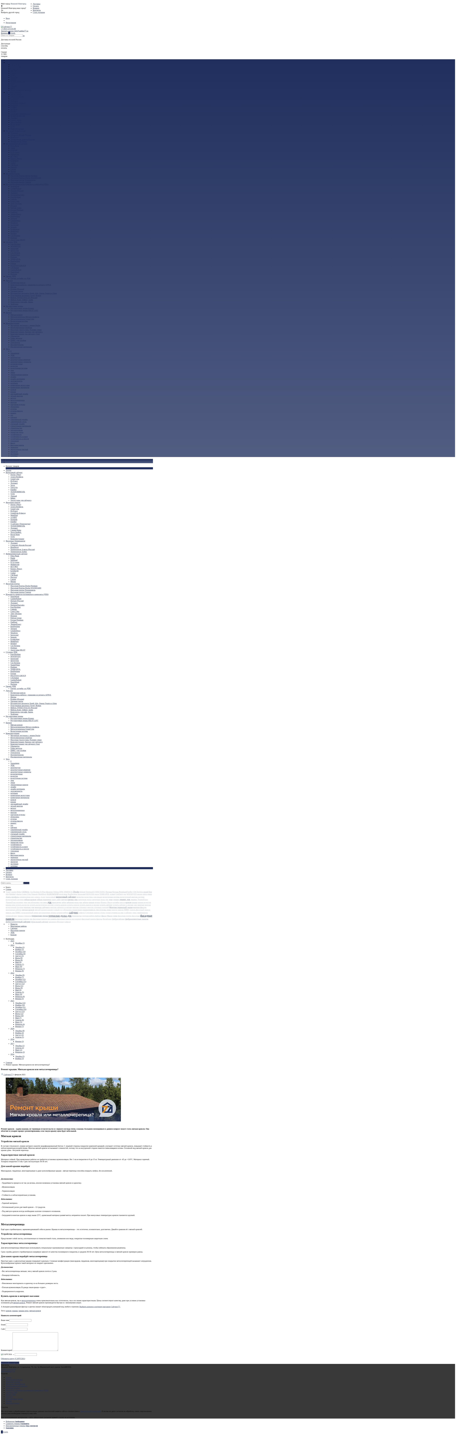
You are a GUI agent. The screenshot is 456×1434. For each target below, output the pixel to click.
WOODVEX (15, 246)
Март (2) (18, 1050)
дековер (134, 899)
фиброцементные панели (136, 919)
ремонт (13, 413)
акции (139, 894)
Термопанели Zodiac (18, 142)
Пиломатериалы (17, 345)
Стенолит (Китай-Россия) (20, 135)
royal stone (63, 894)
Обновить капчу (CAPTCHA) (13, 1359)
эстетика (13, 456)
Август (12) (20, 984)
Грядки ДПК (11, 276)
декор (12, 372)
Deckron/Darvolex (17, 195)
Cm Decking (15, 236)
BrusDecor (14, 137)
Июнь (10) (19, 1016)
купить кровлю (60, 905)
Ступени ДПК (11, 242)
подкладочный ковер (29, 913)
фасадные (136, 916)
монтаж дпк (29, 907)
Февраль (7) (20, 969)
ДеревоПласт (15, 214)
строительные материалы (20, 426)
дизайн (13, 377)
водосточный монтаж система (132, 897)
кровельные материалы (19, 387)
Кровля (9, 313)
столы (102, 913)
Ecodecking (14, 229)
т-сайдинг (128, 913)
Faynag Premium (16, 210)
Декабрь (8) (19, 1031)
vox (124, 894)
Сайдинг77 (8, 1075)
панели (114, 910)
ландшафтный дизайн (19, 394)
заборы (85, 902)
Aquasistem (14, 353)
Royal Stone (15, 124)
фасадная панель (17, 445)
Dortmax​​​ (89, 892)
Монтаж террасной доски (121, 907)
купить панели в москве (89, 905)
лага (135, 905)
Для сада (9, 281)
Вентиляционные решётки (21, 328)
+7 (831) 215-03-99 (8, 29)
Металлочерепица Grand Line (22, 319)
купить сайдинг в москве (123, 905)
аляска (37, 897)
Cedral (12, 163)
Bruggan (13, 206)
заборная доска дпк (74, 902)
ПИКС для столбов (18, 340)
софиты (82, 913)
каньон (91, 902)
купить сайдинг (106, 905)
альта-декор (147, 894)
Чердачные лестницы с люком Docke (25, 325)
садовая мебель (62, 913)
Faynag (13, 263)
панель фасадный (137, 910)
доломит (19, 902)
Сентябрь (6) (20, 954)
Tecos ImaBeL (15, 122)
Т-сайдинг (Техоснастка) (20, 114)
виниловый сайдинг (66, 896)
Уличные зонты (16, 291)
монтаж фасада (139, 907)
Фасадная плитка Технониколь (22, 180)
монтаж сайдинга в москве (61, 907)
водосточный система (14, 900)
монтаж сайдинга (42, 907)
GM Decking (138, 892)
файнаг (98, 916)
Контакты (37, 10)
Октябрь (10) (20, 952)
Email (3, 1325)
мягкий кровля (41, 910)
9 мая (8, 892)
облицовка (14, 407)
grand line (147, 892)
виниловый (50, 897)
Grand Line (14, 69)
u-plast (112, 894)
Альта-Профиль (16, 67)
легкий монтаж (16, 396)
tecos (97, 894)
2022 (12, 973)
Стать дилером (39, 12)
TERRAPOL (15, 259)
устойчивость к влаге (19, 437)
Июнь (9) (19, 988)
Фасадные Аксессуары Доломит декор (26, 330)
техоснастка (77, 916)
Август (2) (19, 1035)
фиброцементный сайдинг (18, 921)
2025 (12, 941)
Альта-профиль (12, 897)
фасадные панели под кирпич (69, 919)
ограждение (77, 910)
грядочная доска (84, 900)
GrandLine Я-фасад (18, 103)
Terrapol (13, 219)
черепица (14, 447)
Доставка (36, 4)
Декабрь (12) (20, 1003)
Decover (13, 167)
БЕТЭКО (14, 157)
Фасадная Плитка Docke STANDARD (25, 178)
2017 (12, 1044)
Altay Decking (15, 204)
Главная (9, 1063)
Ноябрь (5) (19, 949)
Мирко (13, 171)
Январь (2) (19, 1041)
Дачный (13, 86)
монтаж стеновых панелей (98, 907)
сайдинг (13, 417)
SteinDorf (14, 105)
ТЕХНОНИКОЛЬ (17, 82)
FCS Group (14, 152)
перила (147, 910)
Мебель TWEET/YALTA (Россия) (23, 298)
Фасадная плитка (13, 174)
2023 (12, 945)
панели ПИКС (123, 910)
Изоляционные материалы (21, 347)
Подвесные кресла (17, 283)
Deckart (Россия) (17, 191)
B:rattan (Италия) (17, 289)
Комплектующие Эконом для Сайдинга (26, 332)
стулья (108, 913)
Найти (26, 883)
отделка (13, 409)
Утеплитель (15, 343)
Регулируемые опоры (14, 306)
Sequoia (13, 227)
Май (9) (18, 962)
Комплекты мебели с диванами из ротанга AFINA (30, 285)
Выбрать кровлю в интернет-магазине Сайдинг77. (99, 1307)
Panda (12, 148)
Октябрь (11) (20, 1007)
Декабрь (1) (19, 1046)
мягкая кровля (28, 910)
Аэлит (43, 897)
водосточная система (18, 368)
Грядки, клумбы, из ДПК (20, 278)
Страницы (10, 868)
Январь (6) (19, 971)
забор (64, 902)
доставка (43, 902)
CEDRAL (25, 892)
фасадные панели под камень (45, 919)
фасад (12, 443)
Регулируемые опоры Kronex (22, 308)
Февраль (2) (20, 1052)
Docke (76, 892)
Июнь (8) (19, 960)
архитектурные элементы (20, 362)
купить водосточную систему (42, 905)
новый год (58, 910)
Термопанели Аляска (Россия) (22, 139)
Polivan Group (15, 208)
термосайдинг (11, 916)
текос (134, 913)
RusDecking (15, 216)
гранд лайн (56, 899)
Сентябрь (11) (20, 982)
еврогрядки (56, 902)
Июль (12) (19, 1014)
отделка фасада (16, 411)
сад (11, 415)
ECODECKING (99, 892)
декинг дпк (125, 899)
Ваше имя (5, 1320)
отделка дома (105, 910)
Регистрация (11, 23)
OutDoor (13, 212)
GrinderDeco (15, 221)
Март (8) (18, 967)
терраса (21, 916)
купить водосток (22, 905)
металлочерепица (17, 400)
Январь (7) (19, 1026)
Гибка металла (16, 338)
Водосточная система (19, 321)
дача (12, 370)
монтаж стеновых (79, 907)
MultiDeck (14, 231)
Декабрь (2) (19, 947)
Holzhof (13, 233)
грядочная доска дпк (100, 900)
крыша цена (10, 905)
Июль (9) (18, 958)
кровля (13, 390)
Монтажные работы (18, 926)
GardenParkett (15, 189)
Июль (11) (19, 986)
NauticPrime (15, 255)
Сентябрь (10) (20, 1009)
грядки (64, 899)
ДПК (12, 355)
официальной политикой (91, 1411)
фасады (99, 919)
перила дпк (10, 913)
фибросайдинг (118, 919)
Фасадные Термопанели (15, 131)
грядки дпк (72, 899)
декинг (116, 899)
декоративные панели (19, 375)
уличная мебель (88, 916)
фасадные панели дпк (23, 919)
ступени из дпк (117, 913)
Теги (8, 349)
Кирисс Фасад (16, 159)
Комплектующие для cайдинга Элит (25, 334)
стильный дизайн (17, 424)
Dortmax (13, 238)
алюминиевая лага (26, 897)
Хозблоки (14, 304)
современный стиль (18, 422)
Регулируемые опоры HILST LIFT (24, 310)
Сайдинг (14, 928)
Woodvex (14, 223)
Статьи (8, 889)
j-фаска (19, 894)
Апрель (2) (19, 1048)
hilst (7, 894)
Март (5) (18, 1022)
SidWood (13, 150)
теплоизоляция (16, 430)
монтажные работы (13, 910)
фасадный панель (89, 919)
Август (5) (19, 956)
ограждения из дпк (90, 910)
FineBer (13, 80)
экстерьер (14, 454)
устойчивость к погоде (19, 439)
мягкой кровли (19, 1303)
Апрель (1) (19, 1037)
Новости (13, 924)
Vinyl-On (14, 77)
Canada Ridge (15, 120)
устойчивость (15, 434)
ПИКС (18, 913)
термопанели (142, 913)
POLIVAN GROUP (18, 266)
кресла (122, 902)
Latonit (13, 169)
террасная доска (16, 432)
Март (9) (18, 994)
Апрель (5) (19, 992)
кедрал (97, 902)
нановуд (50, 910)
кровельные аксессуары (20, 385)
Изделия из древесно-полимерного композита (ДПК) (27, 184)
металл (13, 398)
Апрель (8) (19, 1020)
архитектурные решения (20, 360)
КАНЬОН (14, 161)
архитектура (15, 358)
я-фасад (68, 922)
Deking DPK (58, 892)
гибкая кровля (30, 899)
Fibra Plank (14, 146)
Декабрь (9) (19, 975)
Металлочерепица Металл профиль (24, 317)
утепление (14, 441)
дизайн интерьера (17, 379)
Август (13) (20, 1011)
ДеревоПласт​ (11, 902)
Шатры (13, 287)
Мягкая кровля (16, 315)
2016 (12, 1054)
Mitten (12, 88)
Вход (8, 18)
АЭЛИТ (13, 107)
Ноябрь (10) (20, 1005)
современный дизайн (19, 420)
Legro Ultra (14, 201)
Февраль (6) (20, 997)
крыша (13, 392)
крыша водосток (144, 902)
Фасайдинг (107, 919)
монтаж (13, 402)
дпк (49, 902)
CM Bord (14, 165)
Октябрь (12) (20, 979)
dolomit (82, 892)
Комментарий (6, 1350)
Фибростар (14, 154)
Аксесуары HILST (17, 240)
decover (49, 892)
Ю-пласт (60, 922)
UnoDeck (119, 894)
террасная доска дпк (59, 915)
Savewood (14, 225)
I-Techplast (14, 268)
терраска (27, 916)
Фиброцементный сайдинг (17, 144)
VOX (12, 84)
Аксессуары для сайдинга (20, 90)
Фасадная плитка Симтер (20, 182)
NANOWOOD (53, 894)
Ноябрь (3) (19, 1059)
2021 (12, 1001)
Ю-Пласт (14, 71)
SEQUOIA (14, 251)
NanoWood (14, 186)
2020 (12, 1029)
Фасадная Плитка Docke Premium (23, 176)
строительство (16, 428)
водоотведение (16, 364)
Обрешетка (14, 336)
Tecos (12, 75)
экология (14, 452)
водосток (14, 366)
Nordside (13, 109)
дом (25, 902)
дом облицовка (33, 902)
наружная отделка (17, 405)
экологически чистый (19, 449)
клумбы (116, 902)
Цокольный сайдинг (39, 922)
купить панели (73, 905)
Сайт (3, 1329)
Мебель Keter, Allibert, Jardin (21, 300)
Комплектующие (17, 129)
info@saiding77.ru (21, 31)
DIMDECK (68, 892)
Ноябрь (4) (19, 1033)
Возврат (36, 8)
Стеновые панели (92, 913)
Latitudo (13, 199)
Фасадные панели (13, 92)
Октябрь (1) (20, 943)
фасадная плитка (124, 916)
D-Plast (43, 892)
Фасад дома (112, 916)
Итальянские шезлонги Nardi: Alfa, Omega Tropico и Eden (33, 293)
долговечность (16, 381)
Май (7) (18, 1018)
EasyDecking (15, 197)
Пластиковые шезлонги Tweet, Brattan (25, 295)
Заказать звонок (7, 31)
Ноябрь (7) (19, 977)
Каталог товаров (12, 460)
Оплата (36, 6)
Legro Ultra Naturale (30, 894)
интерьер (14, 383)
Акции (8, 60)
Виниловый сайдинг (14, 62)
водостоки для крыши (93, 897)
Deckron (13, 274)
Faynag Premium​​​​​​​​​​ (119, 892)
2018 (12, 1039)
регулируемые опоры (47, 913)
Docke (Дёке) (15, 65)
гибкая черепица (44, 899)
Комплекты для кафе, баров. (21, 302)
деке (111, 899)
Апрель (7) (19, 964)
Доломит (14, 73)
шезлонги (53, 922)
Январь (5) (19, 999)
